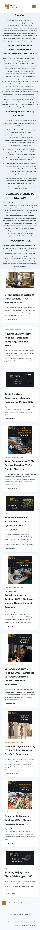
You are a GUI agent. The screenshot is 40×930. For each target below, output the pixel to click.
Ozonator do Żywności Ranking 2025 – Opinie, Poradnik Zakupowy (17, 820)
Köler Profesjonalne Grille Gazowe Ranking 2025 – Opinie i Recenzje (19, 465)
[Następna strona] (27, 903)
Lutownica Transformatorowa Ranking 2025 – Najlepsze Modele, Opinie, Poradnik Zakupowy (19, 599)
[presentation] (20, 280)
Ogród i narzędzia (10, 457)
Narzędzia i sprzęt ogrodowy (14, 330)
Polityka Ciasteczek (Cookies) (25, 925)
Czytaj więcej (10, 319)
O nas (17, 922)
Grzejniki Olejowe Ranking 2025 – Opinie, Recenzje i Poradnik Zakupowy (19, 750)
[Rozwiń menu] (34, 6)
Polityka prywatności (28, 922)
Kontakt (10, 922)
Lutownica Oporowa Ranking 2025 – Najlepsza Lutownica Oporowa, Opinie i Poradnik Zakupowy (19, 676)
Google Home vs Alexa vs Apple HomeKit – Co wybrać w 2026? (19, 298)
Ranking (7, 291)
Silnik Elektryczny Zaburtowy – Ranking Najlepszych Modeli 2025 (18, 398)
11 (21, 902)
